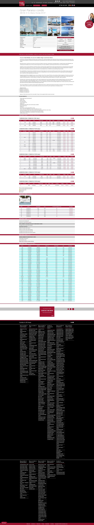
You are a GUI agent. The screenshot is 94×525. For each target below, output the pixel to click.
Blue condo (49, 353)
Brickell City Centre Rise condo (59, 351)
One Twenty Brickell (60, 424)
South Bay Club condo (24, 371)
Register (67, 1)
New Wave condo (50, 399)
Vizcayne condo (50, 433)
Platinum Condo (50, 419)
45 (56, 209)
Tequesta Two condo (60, 441)
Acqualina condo (41, 465)
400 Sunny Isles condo (42, 464)
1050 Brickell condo (59, 331)
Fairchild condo (59, 464)
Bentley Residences (41, 475)
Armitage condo (32, 337)
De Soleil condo (23, 344)
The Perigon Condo (41, 418)
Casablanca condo (41, 364)
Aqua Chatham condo (42, 341)
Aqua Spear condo (41, 345)
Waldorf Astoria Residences (50, 436)
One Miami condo (50, 404)
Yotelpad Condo (50, 439)
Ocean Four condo (41, 489)
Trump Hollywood (41, 509)
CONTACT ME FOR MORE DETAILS (65, 50)
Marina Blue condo (50, 384)
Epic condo (49, 369)
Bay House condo (50, 350)
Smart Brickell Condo (60, 432)
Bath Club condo (41, 348)
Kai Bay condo (40, 390)
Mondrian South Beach (24, 363)
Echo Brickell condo (60, 382)
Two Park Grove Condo (60, 473)
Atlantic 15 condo (41, 472)
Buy (32, 2)
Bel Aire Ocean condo (42, 351)
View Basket (73, 1)
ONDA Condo (49, 470)
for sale (61, 39)
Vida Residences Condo (51, 430)
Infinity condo (59, 394)
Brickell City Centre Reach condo (59, 349)
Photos (64, 122)
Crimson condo (50, 362)
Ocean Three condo (41, 492)
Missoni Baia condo (50, 396)
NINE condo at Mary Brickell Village (60, 418)
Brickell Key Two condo (60, 361)
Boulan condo (22, 341)
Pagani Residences (41, 402)
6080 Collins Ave (41, 335)
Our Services (72, 2)
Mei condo (40, 396)
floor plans (70, 39)
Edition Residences (50, 365)
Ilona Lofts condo (32, 353)
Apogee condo (31, 336)
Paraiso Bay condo (50, 411)
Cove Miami (49, 361)
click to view (28, 222)
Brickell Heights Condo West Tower (60, 357)
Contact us (44, 5)
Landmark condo (32, 484)
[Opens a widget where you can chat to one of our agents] (4, 523)
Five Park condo (23, 351)
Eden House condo (41, 370)
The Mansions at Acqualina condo (41, 508)
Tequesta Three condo (60, 439)
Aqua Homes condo (41, 344)
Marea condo (31, 356)
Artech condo (31, 464)
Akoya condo (40, 340)
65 (56, 208)
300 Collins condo (32, 330)
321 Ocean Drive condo (33, 331)
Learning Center (57, 2)
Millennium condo (41, 486)
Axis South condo (59, 340)
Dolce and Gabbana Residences (60, 381)
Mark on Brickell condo (60, 407)
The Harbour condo (41, 417)
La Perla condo (41, 484)
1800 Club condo (50, 331)
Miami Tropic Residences (49, 389)
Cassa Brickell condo (60, 372)
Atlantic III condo (32, 468)
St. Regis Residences (60, 435)
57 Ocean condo (41, 334)
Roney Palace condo (23, 368)
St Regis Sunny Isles (41, 505)
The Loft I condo (50, 429)
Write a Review (65, 44)
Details (72, 122)
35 (56, 213)
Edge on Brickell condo (60, 384)
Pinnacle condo (41, 496)
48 (56, 211)
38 (56, 215)
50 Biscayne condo (50, 338)
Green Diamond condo (42, 388)
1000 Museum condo (51, 330)
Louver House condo (33, 355)
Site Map (52, 523)
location (69, 40)
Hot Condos (45, 2)
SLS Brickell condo (59, 429)
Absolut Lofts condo (33, 333)
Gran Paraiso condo (51, 376)
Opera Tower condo (51, 409)
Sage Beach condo (41, 504)
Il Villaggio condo (23, 357)
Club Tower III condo (23, 468)
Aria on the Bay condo (51, 344)
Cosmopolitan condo (33, 345)
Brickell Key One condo (60, 360)
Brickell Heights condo (60, 354)
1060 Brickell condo (59, 333)
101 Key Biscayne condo (24, 464)
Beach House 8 (41, 350)
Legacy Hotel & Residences (50, 382)
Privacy (43, 523)
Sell (34, 2)
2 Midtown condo (50, 333)
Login (64, 1)
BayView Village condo (70, 330)
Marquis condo (50, 385)
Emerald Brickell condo (60, 385)
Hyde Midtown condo (51, 378)
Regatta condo (41, 406)
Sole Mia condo (32, 488)
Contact (67, 2)
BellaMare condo (32, 476)
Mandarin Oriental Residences (59, 406)
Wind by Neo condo (50, 437)
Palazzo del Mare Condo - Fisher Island (69, 335)
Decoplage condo (23, 346)
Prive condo (31, 487)
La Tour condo (41, 395)
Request (67, 185)
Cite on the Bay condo (51, 359)
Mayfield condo (59, 409)
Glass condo (31, 348)
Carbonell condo (59, 370)
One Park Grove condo (60, 472)
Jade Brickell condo (59, 398)
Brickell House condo (60, 358)
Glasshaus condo (59, 465)
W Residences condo (23, 379)
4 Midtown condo (50, 337)
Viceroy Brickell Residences (59, 452)
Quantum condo (50, 420)
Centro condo (49, 358)
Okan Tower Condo (50, 402)
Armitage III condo (32, 339)
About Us (28, 523)
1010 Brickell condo (59, 330)
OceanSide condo (69, 333)
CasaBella (49, 356)
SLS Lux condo (59, 431)
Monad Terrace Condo (24, 361)
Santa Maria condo (59, 425)
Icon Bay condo (50, 380)
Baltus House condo (51, 349)
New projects (50, 2)
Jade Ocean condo (41, 482)
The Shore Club (41, 419)
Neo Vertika (58, 416)
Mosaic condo (40, 399)
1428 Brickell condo (59, 334)
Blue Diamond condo (42, 353)
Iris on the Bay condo (42, 389)
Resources (38, 523)
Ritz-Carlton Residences (40, 408)
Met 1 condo (49, 387)
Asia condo (58, 337)
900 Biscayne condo (50, 342)
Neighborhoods (39, 2)
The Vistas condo (23, 377)
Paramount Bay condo (51, 415)
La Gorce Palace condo (42, 393)
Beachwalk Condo (41, 473)
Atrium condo (31, 470)
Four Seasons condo (60, 388)
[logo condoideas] (22, 3)
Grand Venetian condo (24, 355)
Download (71, 208)
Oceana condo (22, 497)
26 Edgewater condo (51, 335)
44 (56, 212)
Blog (61, 2)
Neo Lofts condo (59, 414)
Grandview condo (41, 386)
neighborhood (61, 40)
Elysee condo (49, 368)
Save (65, 42)
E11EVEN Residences (50, 363)
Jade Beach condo (41, 480)
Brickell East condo (59, 353)
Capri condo (22, 343)
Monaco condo (41, 398)
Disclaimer (47, 523)
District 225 (58, 378)
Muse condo (40, 487)
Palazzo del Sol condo (70, 337)
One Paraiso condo (50, 405)
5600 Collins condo (41, 332)
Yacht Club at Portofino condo (32, 374)
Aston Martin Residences (49, 348)
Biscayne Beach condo (51, 352)
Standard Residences (60, 436)
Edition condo (40, 371)
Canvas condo (49, 355)
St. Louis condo (59, 433)
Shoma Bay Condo (41, 410)
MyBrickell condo (59, 413)
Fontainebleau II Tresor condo (41, 382)
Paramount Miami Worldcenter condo (51, 417)
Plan (67, 122)
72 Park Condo (40, 337)
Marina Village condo (69, 331)
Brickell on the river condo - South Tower (60, 366)
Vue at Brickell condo (60, 455)
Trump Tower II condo (42, 515)
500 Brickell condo (59, 336)
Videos (64, 2)
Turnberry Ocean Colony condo (41, 520)
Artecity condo (23, 335)
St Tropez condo (41, 411)
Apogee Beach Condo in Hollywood (42, 468)
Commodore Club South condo (23, 473)
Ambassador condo (32, 334)
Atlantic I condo (32, 465)
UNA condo (58, 450)
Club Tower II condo (23, 467)
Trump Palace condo (42, 511)
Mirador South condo (24, 360)
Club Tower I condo (23, 465)
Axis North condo (59, 339)
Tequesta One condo (60, 438)
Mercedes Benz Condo (60, 410)
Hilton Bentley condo (33, 349)
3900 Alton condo (41, 331)
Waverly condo (22, 380)
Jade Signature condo (42, 483)
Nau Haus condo (23, 364)
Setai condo (22, 369)
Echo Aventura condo (33, 480)
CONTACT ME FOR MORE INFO (65, 37)
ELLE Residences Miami (51, 366)
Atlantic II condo (32, 467)
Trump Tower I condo (42, 513)
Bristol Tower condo (60, 369)
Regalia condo (40, 500)
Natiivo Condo (50, 397)
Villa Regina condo (59, 453)
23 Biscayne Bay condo (51, 334)
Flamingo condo (23, 352)
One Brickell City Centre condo (59, 421)
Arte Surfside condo (42, 347)
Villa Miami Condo (50, 432)
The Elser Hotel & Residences (50, 427)
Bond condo (58, 344)
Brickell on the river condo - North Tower (60, 364)
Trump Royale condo (42, 512)
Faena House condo (23, 347)
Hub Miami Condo (50, 377)
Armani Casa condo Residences (41, 470)
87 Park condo (40, 338)
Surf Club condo (41, 413)
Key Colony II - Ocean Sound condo (23, 486)
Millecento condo (59, 412)
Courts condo (31, 346)
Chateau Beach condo (42, 476)
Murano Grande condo (33, 360)
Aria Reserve (49, 345)
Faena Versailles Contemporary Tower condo (42, 376)
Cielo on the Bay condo (42, 366)
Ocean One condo (41, 490)
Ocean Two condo (41, 493)
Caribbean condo (41, 363)
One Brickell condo (59, 422)
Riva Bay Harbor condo (51, 474)
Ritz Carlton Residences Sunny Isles (42, 502)
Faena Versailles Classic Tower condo (42, 374)
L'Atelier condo (41, 392)
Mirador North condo (24, 358)
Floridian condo (23, 354)
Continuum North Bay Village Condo (42, 368)
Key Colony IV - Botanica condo (23, 491)
